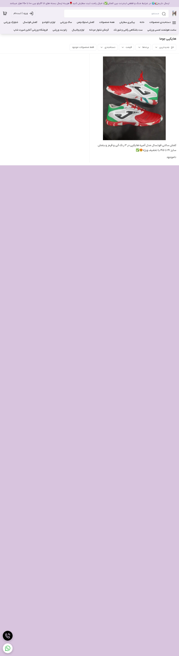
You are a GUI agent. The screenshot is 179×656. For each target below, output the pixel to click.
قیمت (129, 47)
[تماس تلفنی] (8, 636)
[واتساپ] (8, 648)
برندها (145, 47)
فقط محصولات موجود (83, 47)
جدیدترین (164, 47)
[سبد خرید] (5, 13)
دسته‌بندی (110, 47)
